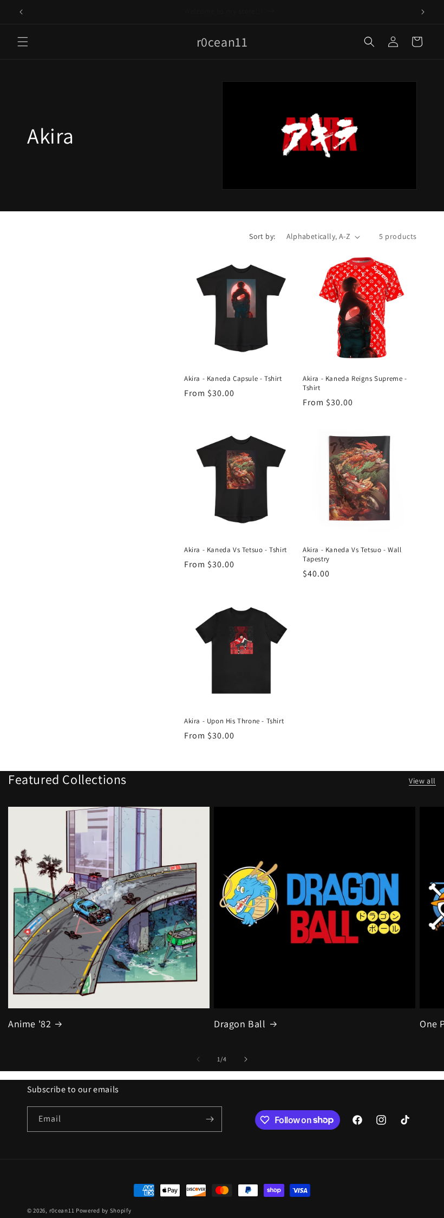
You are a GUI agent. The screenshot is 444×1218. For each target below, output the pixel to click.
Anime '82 (29, 1024)
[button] (23, 42)
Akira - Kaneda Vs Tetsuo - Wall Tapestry (352, 554)
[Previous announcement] (21, 12)
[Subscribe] (209, 1119)
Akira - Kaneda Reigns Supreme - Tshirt (355, 383)
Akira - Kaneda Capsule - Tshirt (233, 378)
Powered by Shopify (104, 1210)
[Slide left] (198, 1059)
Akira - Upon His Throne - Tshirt (234, 721)
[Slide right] (246, 1059)
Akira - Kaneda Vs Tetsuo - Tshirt (235, 550)
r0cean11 (62, 1210)
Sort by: (262, 236)
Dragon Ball (240, 1024)
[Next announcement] (423, 12)
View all (422, 781)
